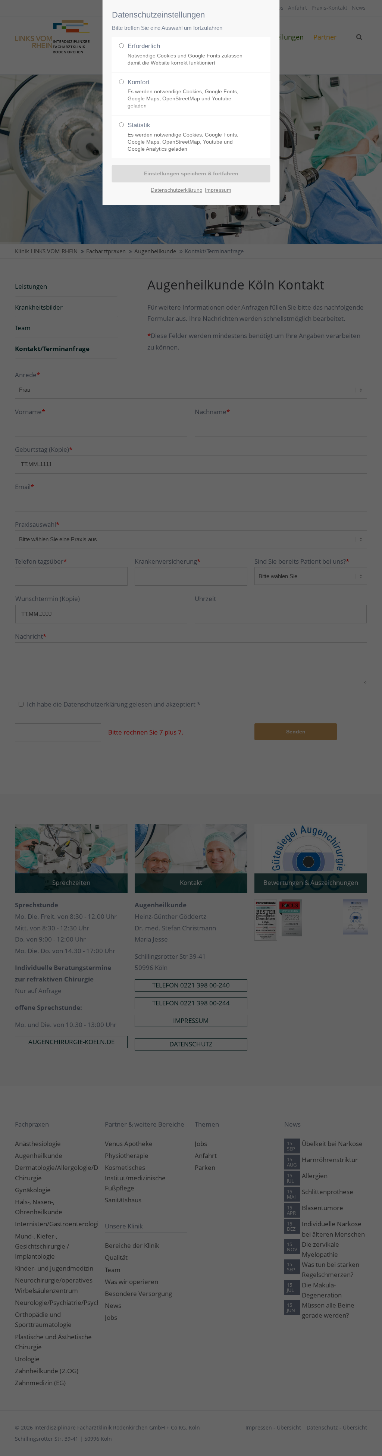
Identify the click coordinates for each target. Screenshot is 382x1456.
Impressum (218, 190)
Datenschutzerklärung (177, 190)
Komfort (183, 94)
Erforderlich (185, 54)
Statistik (183, 137)
